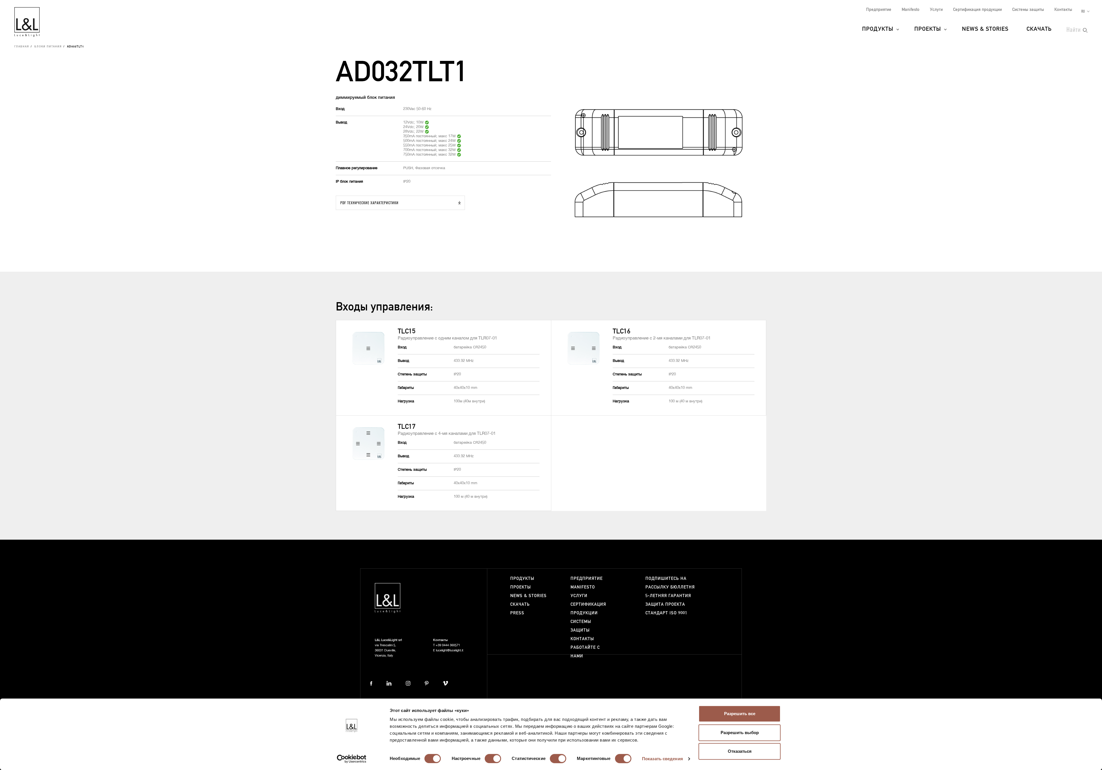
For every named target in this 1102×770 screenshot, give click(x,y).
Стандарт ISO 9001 (666, 613)
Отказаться (740, 751)
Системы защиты (1028, 9)
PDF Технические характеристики (369, 202)
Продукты (877, 29)
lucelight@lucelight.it (449, 650)
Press (517, 613)
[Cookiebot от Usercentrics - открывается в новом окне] (352, 758)
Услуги (936, 9)
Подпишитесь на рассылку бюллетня (670, 582)
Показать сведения (662, 758)
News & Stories (985, 29)
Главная (21, 47)
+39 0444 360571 (448, 645)
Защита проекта (665, 604)
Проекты (927, 29)
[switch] (493, 758)
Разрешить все (739, 713)
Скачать (1039, 29)
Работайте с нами (585, 651)
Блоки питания (48, 47)
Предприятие (878, 9)
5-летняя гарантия (668, 596)
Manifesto (910, 9)
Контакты (1063, 9)
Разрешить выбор (740, 732)
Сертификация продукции (977, 9)
